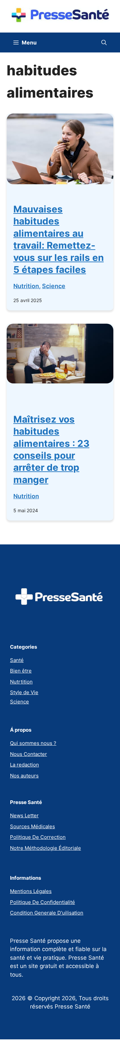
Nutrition (26, 285)
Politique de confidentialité (42, 902)
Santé (17, 660)
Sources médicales (32, 826)
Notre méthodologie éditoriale (45, 848)
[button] (104, 42)
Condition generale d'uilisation (46, 913)
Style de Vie (24, 692)
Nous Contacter (28, 754)
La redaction (24, 765)
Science (53, 285)
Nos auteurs (24, 775)
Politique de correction (38, 837)
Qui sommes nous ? (33, 743)
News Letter (24, 815)
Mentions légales (31, 891)
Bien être (21, 671)
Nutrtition (21, 682)
